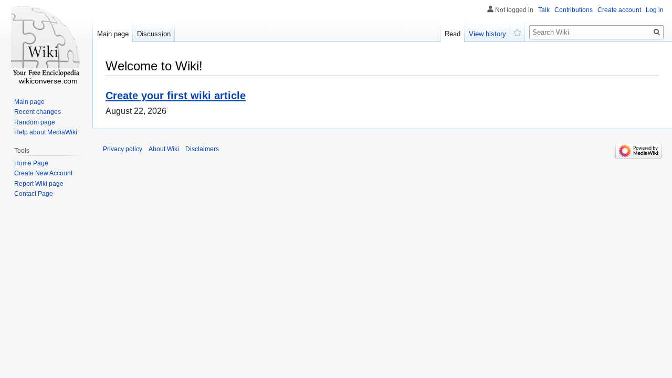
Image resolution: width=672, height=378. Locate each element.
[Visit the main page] (46, 42)
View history (487, 34)
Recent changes (37, 112)
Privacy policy (122, 149)
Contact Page (33, 193)
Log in (655, 10)
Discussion (154, 34)
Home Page (31, 163)
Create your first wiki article (176, 95)
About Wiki (164, 149)
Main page (113, 34)
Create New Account (43, 173)
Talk (544, 10)
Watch (517, 31)
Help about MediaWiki (45, 132)
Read (452, 34)
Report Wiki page (39, 183)
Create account (619, 10)
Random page (34, 122)
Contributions (573, 10)
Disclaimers (202, 149)
